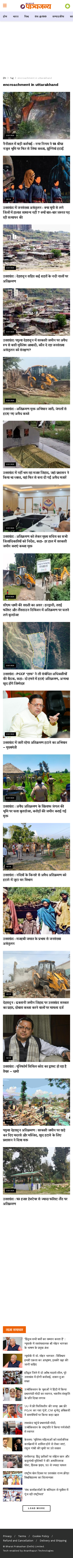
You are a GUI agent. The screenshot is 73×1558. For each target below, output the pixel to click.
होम (5, 16)
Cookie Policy (41, 1536)
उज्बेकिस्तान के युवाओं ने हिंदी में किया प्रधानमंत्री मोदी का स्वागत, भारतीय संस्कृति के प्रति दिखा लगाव (47, 1394)
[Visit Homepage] (35, 6)
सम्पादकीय (58, 16)
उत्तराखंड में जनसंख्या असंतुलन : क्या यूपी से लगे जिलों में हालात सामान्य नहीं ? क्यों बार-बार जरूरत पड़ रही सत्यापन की (36, 212)
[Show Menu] (5, 6)
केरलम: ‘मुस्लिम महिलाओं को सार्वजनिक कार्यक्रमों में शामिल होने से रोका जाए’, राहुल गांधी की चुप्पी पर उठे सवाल (46, 1444)
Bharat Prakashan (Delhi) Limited (25, 1546)
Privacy (7, 1536)
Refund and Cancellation (18, 1540)
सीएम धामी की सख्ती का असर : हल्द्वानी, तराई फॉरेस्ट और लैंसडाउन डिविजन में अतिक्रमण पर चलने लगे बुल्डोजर (36, 610)
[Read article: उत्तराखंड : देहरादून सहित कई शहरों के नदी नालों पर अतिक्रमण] (36, 248)
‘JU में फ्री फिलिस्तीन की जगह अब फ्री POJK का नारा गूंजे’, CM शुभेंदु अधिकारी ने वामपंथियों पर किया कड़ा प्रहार (47, 1410)
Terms (22, 1536)
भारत (15, 16)
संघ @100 (41, 16)
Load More (36, 1508)
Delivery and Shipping (53, 1540)
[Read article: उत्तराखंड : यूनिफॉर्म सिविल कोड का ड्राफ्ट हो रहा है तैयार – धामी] (36, 1038)
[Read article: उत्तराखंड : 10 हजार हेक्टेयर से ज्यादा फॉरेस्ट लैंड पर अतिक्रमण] (36, 1171)
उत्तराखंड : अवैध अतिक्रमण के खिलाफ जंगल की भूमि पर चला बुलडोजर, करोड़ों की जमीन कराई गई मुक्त (34, 811)
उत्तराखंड (10, 135)
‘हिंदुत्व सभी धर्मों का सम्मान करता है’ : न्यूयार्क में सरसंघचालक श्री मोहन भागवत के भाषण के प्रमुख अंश (46, 1343)
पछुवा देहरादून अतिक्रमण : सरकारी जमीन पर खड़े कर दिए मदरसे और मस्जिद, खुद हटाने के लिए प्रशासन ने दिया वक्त (34, 1135)
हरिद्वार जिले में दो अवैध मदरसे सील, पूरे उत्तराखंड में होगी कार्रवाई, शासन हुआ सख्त (45, 1377)
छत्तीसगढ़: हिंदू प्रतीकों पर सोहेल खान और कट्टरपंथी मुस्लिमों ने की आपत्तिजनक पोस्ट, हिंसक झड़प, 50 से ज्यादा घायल (46, 1461)
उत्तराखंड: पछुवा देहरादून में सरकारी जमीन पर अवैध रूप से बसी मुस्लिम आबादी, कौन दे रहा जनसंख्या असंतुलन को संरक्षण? (35, 345)
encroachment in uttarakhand (35, 78)
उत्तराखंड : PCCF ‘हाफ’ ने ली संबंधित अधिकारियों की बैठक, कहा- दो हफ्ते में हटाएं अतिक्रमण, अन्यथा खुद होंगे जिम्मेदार (36, 678)
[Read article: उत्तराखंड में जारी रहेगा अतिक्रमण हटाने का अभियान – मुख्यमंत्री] (36, 714)
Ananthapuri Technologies (39, 1550)
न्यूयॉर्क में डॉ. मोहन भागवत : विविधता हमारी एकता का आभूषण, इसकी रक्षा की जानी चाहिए (46, 1360)
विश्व (26, 16)
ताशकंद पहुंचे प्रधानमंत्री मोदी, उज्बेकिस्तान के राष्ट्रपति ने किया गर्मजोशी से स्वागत (47, 1427)
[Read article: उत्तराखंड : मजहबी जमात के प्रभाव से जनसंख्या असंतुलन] (36, 910)
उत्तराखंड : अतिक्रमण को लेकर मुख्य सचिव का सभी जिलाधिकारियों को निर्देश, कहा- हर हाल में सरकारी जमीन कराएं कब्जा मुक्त (35, 541)
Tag (12, 78)
